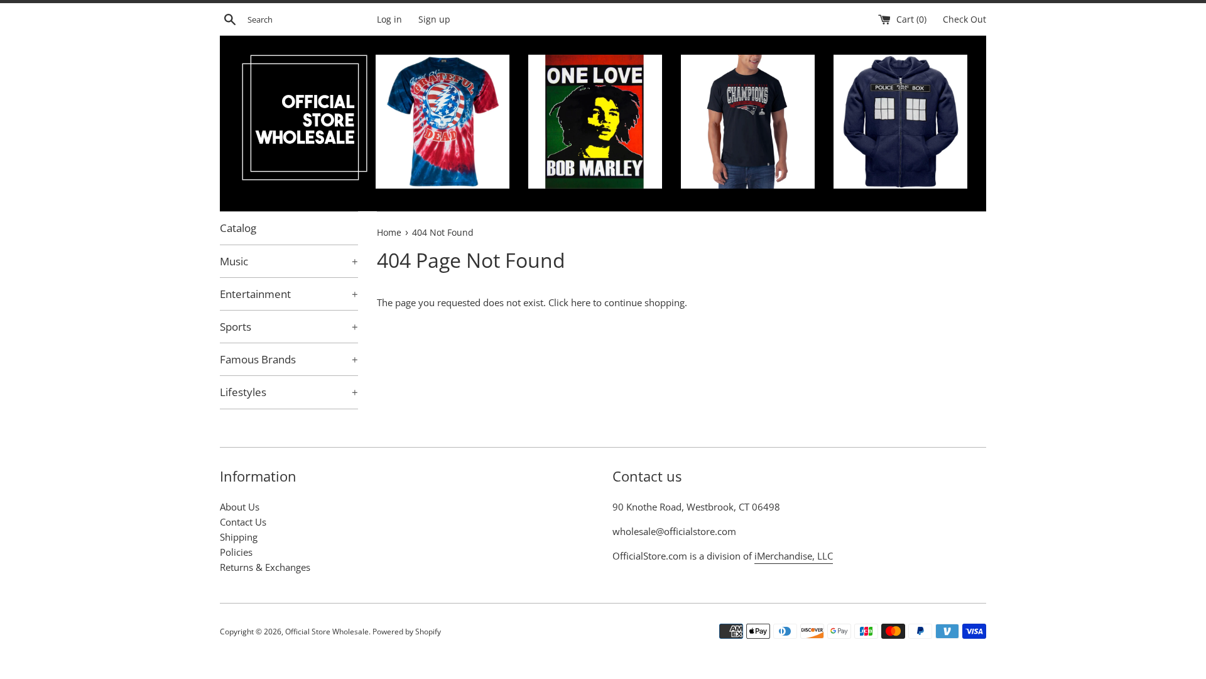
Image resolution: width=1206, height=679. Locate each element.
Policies (236, 552)
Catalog (238, 228)
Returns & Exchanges (265, 567)
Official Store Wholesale (327, 631)
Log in (389, 19)
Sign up (434, 19)
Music (289, 261)
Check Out (964, 19)
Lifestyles (289, 392)
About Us (239, 506)
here (580, 302)
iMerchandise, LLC (793, 555)
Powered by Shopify (406, 631)
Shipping (239, 537)
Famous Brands (289, 359)
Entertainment (289, 294)
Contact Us (243, 522)
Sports (289, 326)
